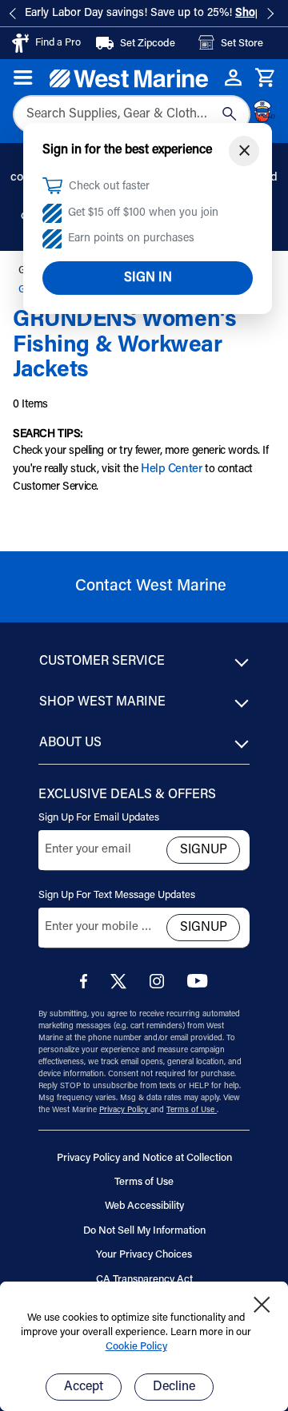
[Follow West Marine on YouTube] (197, 985)
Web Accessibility (144, 1206)
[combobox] (131, 114)
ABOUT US (70, 743)
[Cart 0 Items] (265, 78)
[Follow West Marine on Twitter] (121, 986)
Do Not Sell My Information (144, 1231)
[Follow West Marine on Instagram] (160, 986)
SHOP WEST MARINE (102, 702)
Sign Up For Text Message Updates (116, 895)
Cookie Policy (136, 1346)
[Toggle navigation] (23, 77)
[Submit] (230, 114)
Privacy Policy (124, 1111)
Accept (83, 1387)
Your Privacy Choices (144, 1255)
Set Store (242, 43)
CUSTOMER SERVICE (102, 661)
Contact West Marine (150, 586)
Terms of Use (191, 1111)
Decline (174, 1387)
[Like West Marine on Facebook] (87, 986)
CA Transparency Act (144, 1279)
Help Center (171, 469)
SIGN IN (148, 278)
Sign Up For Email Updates (98, 818)
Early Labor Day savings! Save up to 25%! (156, 13)
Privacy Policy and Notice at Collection (144, 1158)
